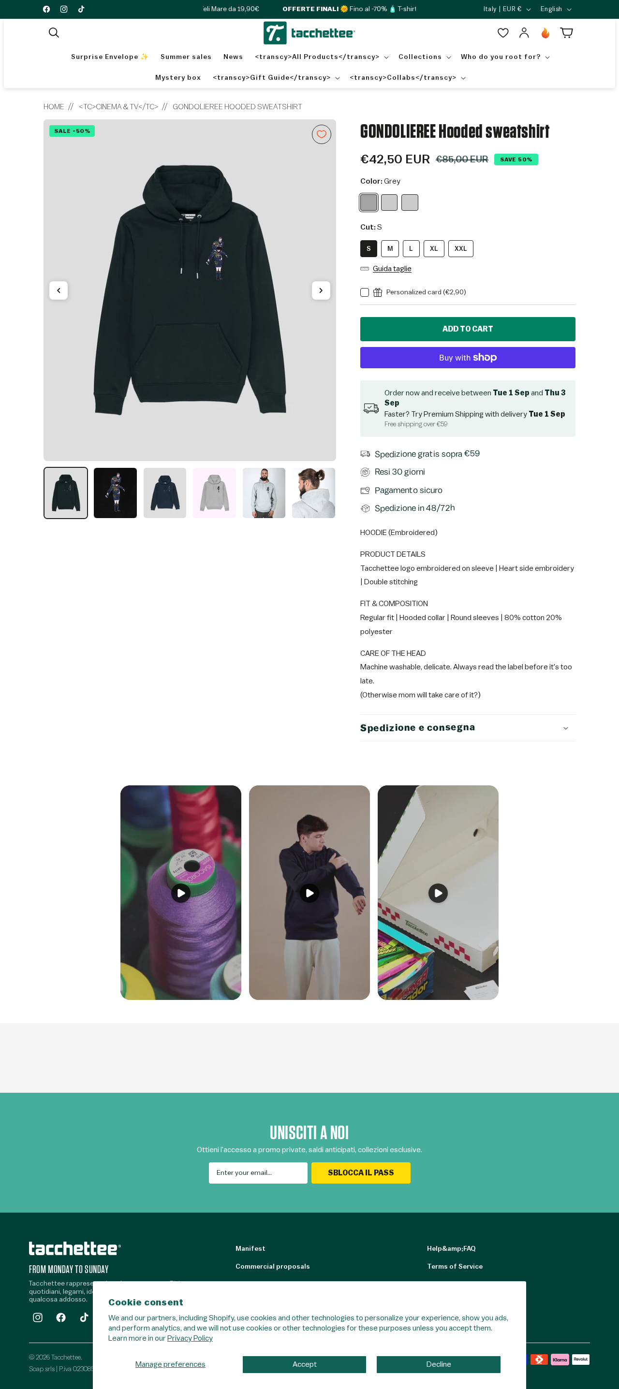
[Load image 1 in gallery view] (66, 493)
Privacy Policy (190, 1338)
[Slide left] (58, 290)
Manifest (250, 1248)
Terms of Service (455, 1266)
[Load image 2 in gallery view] (115, 493)
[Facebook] (61, 1317)
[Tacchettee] (75, 1248)
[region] (190, 319)
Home (54, 107)
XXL (461, 249)
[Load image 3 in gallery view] (165, 493)
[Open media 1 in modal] (190, 290)
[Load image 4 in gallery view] (214, 493)
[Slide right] (321, 290)
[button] (54, 32)
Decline (439, 1364)
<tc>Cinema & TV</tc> (118, 107)
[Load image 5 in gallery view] (264, 493)
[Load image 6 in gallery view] (313, 493)
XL (434, 249)
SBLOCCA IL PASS (361, 1173)
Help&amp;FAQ (451, 1248)
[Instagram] (37, 1317)
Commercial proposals (273, 1266)
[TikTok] (84, 1317)
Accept (305, 1364)
